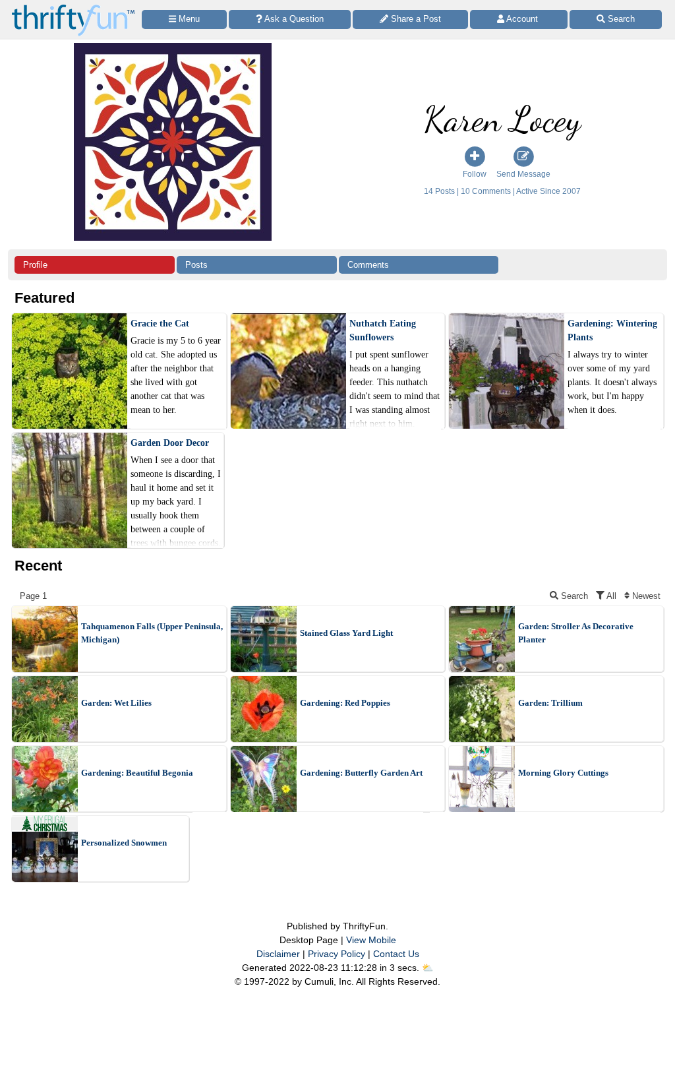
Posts (196, 265)
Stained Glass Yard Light (346, 633)
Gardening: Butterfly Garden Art (361, 773)
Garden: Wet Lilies (116, 703)
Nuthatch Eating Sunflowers (382, 330)
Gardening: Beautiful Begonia (137, 773)
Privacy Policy (336, 953)
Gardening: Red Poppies (345, 703)
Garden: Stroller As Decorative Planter (575, 632)
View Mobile (371, 940)
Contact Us (396, 953)
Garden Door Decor (170, 443)
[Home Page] (73, 7)
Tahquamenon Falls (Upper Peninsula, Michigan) (152, 632)
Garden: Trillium (550, 703)
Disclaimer (278, 953)
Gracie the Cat (160, 323)
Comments (368, 265)
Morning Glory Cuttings (563, 773)
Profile (35, 265)
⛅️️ (427, 967)
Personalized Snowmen (124, 843)
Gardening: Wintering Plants (612, 330)
